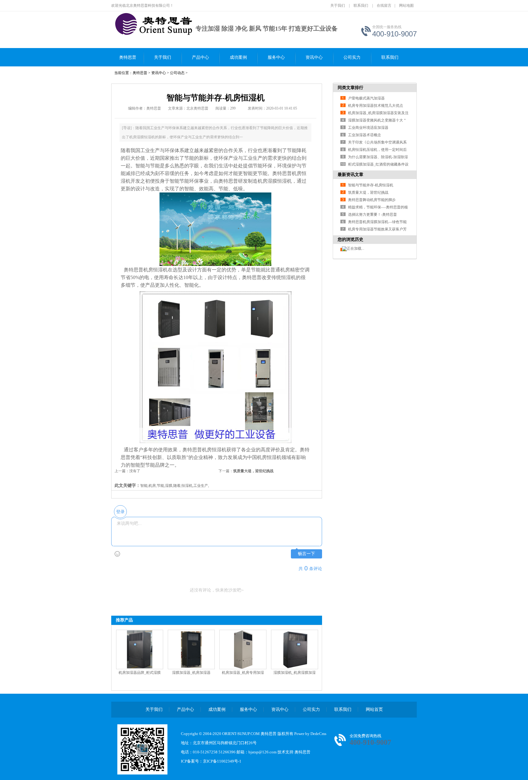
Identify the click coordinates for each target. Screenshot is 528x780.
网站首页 (374, 709)
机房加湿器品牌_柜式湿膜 (140, 672)
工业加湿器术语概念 (364, 135)
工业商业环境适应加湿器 (368, 127)
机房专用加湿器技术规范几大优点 (375, 105)
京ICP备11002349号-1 (222, 761)
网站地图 (406, 5)
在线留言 (384, 5)
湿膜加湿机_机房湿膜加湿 (294, 672)
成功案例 (238, 57)
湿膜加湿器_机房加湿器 (191, 672)
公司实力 (352, 57)
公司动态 (177, 73)
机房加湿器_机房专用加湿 (243, 672)
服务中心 (276, 57)
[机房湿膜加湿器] (139, 24)
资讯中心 (314, 57)
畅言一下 (306, 553)
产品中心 (200, 57)
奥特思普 (127, 57)
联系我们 (361, 5)
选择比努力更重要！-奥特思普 (372, 214)
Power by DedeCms (310, 733)
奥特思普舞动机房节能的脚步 (372, 200)
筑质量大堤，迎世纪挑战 (253, 471)
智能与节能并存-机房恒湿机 (370, 185)
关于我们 (337, 5)
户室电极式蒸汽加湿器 (366, 98)
